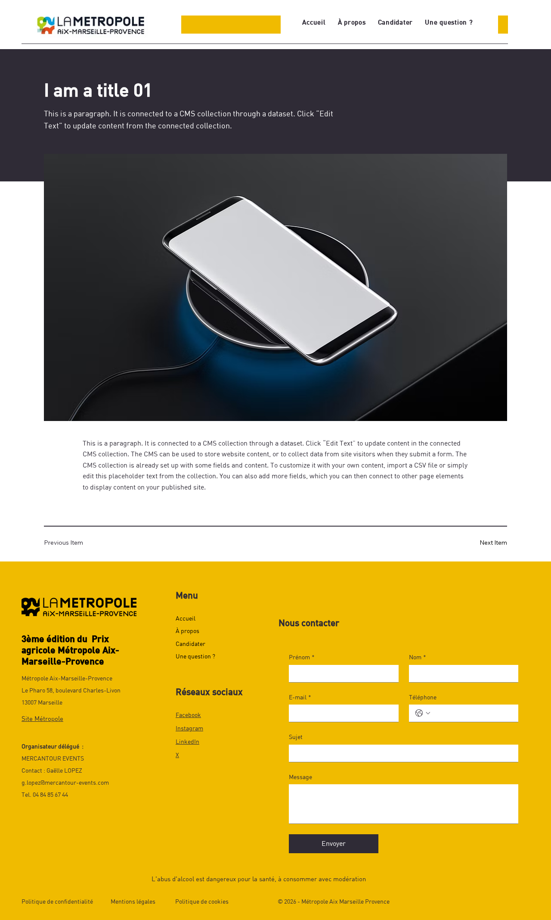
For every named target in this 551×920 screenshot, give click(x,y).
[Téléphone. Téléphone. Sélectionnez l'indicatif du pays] (422, 713)
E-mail (300, 697)
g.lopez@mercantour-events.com (65, 782)
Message (300, 776)
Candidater (190, 643)
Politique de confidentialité (57, 901)
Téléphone (422, 697)
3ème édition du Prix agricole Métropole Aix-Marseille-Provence (70, 649)
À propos (187, 630)
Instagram (189, 728)
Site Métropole (42, 718)
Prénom (302, 657)
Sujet (296, 736)
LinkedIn (187, 741)
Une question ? (195, 656)
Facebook (188, 714)
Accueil (185, 618)
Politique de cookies (202, 901)
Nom (417, 657)
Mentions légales (133, 901)
